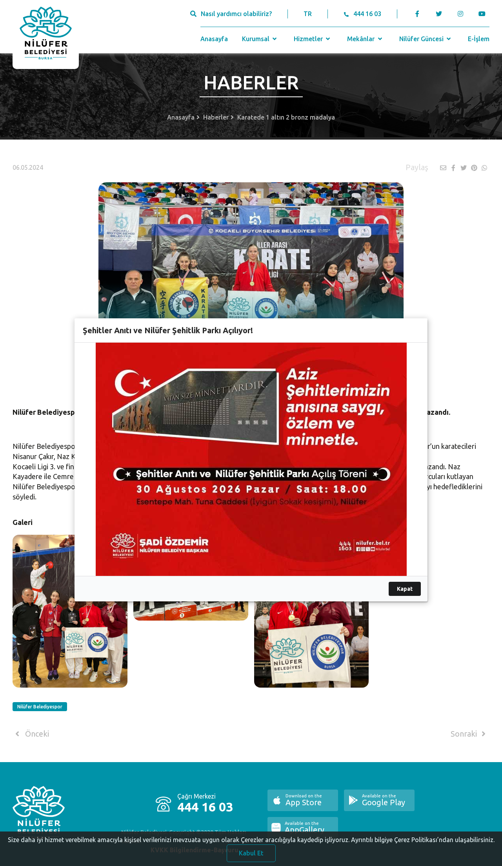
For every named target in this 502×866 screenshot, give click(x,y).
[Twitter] (438, 13)
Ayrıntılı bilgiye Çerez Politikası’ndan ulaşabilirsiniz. (423, 839)
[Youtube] (483, 13)
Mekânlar (361, 38)
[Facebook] (417, 13)
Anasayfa (214, 38)
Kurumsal (256, 38)
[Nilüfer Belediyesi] (46, 34)
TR (308, 13)
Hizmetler (309, 38)
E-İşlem (478, 38)
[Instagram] (460, 13)
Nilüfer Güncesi (422, 38)
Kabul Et (251, 853)
